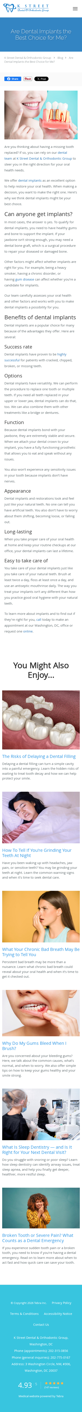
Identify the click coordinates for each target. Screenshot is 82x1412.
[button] (75, 8)
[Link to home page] (34, 8)
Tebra (59, 1396)
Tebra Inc (40, 1303)
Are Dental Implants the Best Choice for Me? (38, 60)
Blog (60, 58)
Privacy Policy (61, 1303)
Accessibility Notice (58, 1314)
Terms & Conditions (24, 1314)
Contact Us (41, 1324)
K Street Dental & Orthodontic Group (27, 58)
